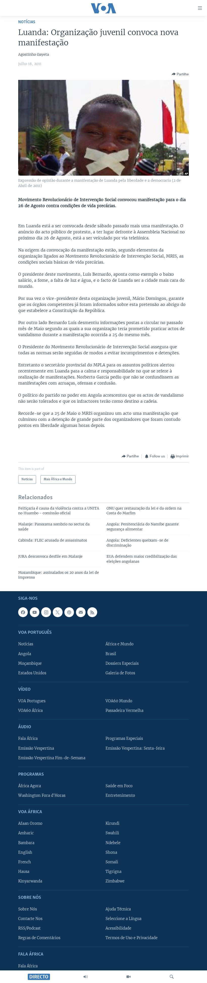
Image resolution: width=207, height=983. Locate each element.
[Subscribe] (81, 612)
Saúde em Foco (119, 786)
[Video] (128, 976)
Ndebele (113, 842)
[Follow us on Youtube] (34, 612)
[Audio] (85, 976)
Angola (24, 653)
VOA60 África (30, 710)
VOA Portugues (31, 701)
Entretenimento (120, 795)
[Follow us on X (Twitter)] (57, 612)
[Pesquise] (171, 976)
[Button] (180, 74)
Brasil (111, 653)
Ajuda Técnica (118, 909)
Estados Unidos (32, 673)
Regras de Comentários (39, 938)
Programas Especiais (124, 738)
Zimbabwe (115, 881)
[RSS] (92, 612)
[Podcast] (69, 612)
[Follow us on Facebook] (23, 612)
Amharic (26, 833)
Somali (112, 862)
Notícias (26, 22)
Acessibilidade (118, 928)
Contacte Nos (30, 918)
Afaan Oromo (30, 823)
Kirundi (112, 823)
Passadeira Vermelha (124, 710)
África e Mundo (120, 644)
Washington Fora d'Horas (41, 795)
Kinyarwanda (30, 881)
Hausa (23, 871)
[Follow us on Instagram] (46, 612)
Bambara (26, 842)
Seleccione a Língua (123, 918)
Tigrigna (113, 871)
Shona (111, 852)
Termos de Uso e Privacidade (132, 938)
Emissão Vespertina (36, 748)
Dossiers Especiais (122, 663)
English (25, 852)
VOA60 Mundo (119, 701)
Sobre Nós (27, 909)
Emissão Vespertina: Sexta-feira (135, 748)
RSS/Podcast (29, 928)
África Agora (29, 786)
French (24, 862)
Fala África (28, 738)
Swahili (112, 833)
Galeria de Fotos (120, 673)
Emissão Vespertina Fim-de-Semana (51, 757)
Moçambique (30, 663)
